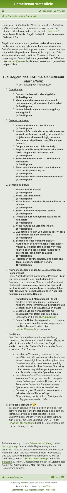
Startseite (7, 461)
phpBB (23, 483)
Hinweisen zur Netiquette (21, 423)
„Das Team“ (53, 31)
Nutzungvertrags (47, 317)
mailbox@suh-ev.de (18, 61)
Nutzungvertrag (10, 446)
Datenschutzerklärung (40, 443)
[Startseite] (3, 16)
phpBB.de (47, 486)
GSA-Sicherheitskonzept (35, 458)
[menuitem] (59, 11)
